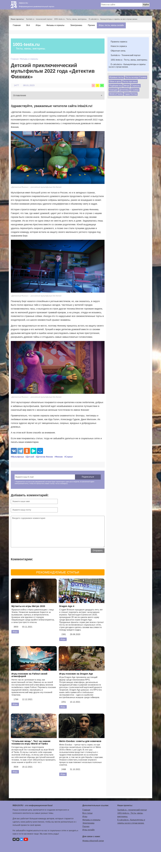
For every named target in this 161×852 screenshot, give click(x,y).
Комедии (113, 90)
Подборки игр (115, 86)
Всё (28, 25)
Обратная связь (118, 51)
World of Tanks (116, 94)
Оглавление (19, 95)
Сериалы (135, 86)
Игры (38, 25)
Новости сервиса (118, 46)
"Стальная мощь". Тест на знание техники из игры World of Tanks (30, 742)
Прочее (91, 25)
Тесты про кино (130, 81)
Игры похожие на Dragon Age (76, 673)
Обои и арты (115, 81)
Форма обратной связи (93, 841)
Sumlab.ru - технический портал (39, 19)
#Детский (30, 457)
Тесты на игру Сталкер (136, 77)
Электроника (76, 25)
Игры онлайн (88, 830)
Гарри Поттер (130, 94)
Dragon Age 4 (66, 606)
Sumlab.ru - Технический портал (125, 55)
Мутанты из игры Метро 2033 (28, 606)
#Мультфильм (17, 457)
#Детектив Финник (44, 457)
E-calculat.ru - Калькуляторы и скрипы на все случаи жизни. (113, 19)
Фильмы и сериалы (55, 25)
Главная (16, 25)
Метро (127, 86)
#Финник (59, 457)
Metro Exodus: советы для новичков (80, 741)
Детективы (124, 90)
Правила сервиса (118, 42)
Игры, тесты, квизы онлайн (111, 25)
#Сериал (68, 457)
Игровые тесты (116, 77)
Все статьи (87, 813)
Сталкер (135, 90)
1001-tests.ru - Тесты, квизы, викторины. (70, 19)
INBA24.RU (23, 3)
